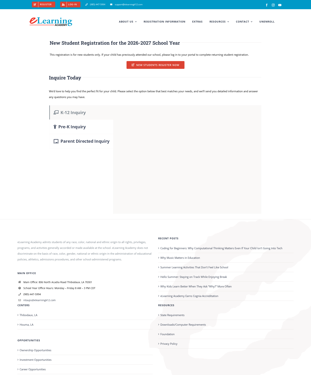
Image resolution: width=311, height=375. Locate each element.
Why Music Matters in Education (180, 257)
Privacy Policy (168, 343)
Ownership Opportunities (35, 350)
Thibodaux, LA (28, 315)
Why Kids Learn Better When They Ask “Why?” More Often (196, 286)
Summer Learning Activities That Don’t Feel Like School (194, 267)
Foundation (167, 334)
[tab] (81, 112)
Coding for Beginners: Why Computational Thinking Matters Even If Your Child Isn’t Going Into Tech (221, 248)
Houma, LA (26, 324)
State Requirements (172, 315)
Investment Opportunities (35, 359)
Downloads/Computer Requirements (183, 324)
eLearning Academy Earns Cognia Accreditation (189, 296)
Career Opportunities (33, 369)
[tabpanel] (187, 159)
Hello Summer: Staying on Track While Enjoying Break (193, 277)
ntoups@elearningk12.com (39, 300)
